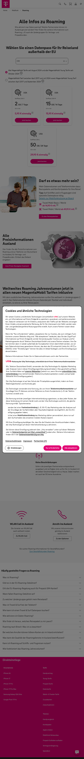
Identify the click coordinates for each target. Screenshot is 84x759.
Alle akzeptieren (71, 448)
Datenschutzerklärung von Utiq (31, 434)
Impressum (27, 441)
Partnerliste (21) (40, 441)
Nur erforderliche (52, 448)
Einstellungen (16, 448)
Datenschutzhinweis (13, 441)
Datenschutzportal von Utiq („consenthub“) (29, 432)
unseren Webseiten (32, 371)
